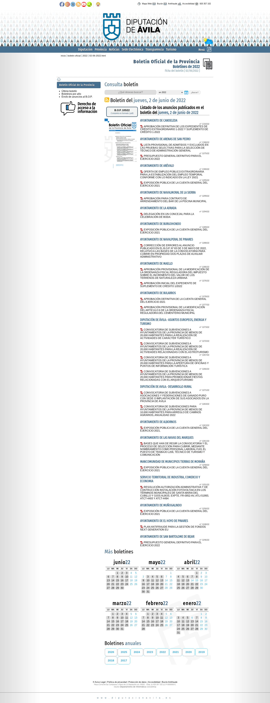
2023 (150, 652)
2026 (111, 652)
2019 (201, 652)
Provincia (101, 49)
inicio (63, 55)
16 (122, 580)
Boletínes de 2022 (186, 66)
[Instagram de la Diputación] (67, 4)
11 (152, 580)
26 (157, 588)
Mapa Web (146, 3)
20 (108, 584)
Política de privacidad (117, 682)
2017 (124, 660)
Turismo (171, 49)
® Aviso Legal (99, 682)
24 (126, 584)
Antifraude (172, 3)
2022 (85, 55)
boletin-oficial (74, 55)
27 (108, 588)
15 (117, 580)
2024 (137, 652)
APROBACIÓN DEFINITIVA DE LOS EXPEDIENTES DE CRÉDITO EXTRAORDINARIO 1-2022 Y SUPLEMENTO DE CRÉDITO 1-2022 (174, 129)
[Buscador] (89, 4)
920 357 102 (205, 3)
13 (108, 580)
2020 (188, 652)
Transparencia (154, 49)
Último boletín (69, 91)
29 (117, 588)
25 (152, 588)
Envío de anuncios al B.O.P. (77, 96)
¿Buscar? (194, 92)
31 (148, 591)
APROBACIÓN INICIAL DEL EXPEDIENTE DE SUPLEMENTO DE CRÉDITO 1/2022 (168, 285)
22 (117, 584)
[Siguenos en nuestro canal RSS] (78, 4)
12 (157, 580)
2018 (111, 660)
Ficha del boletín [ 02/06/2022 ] (182, 70)
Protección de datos (137, 682)
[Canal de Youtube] (84, 4)
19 (157, 584)
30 (122, 588)
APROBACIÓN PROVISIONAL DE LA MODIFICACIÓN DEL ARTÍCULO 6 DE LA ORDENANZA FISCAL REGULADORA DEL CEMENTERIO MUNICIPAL (172, 310)
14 (112, 580)
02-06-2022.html (97, 55)
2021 (175, 652)
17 (126, 580)
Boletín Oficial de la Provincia (166, 62)
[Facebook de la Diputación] (62, 4)
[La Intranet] (98, 4)
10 (126, 576)
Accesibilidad (188, 3)
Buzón (159, 3)
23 (122, 584)
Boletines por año (71, 94)
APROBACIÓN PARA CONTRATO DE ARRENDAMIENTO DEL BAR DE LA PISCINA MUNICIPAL (173, 200)
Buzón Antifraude (169, 682)
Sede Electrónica (132, 49)
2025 (124, 652)
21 (112, 584)
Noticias (114, 49)
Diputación (85, 49)
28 (112, 588)
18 (152, 584)
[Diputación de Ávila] (135, 43)
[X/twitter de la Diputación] (73, 4)
